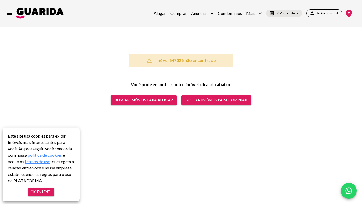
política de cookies (45, 155)
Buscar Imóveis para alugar (144, 100)
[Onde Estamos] (349, 13)
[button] (202, 13)
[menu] (9, 13)
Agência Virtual (327, 13)
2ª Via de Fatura (287, 13)
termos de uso (37, 161)
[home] (40, 13)
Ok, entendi (41, 192)
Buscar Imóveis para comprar (216, 100)
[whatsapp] (349, 191)
